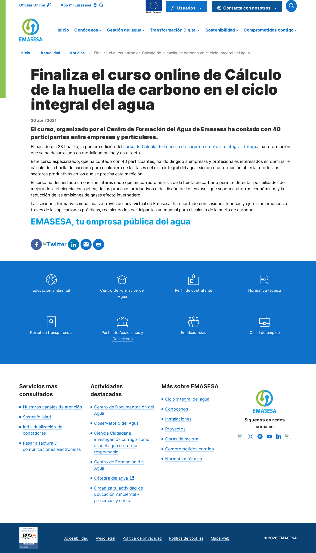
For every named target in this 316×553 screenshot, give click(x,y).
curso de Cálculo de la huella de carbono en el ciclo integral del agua (191, 146)
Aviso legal (105, 538)
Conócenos (86, 30)
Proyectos (175, 429)
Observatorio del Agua (116, 423)
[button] (291, 6)
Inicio (63, 30)
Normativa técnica (264, 290)
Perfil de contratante (193, 290)
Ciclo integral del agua (187, 399)
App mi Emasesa (76, 5)
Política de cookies (186, 538)
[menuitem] (186, 6)
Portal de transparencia (51, 332)
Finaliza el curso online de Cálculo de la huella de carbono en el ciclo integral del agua (172, 53)
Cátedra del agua (111, 478)
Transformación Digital (173, 30)
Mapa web (220, 538)
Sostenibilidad (220, 30)
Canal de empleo (265, 332)
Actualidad (50, 53)
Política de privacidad (142, 538)
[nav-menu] (200, 8)
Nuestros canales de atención (52, 406)
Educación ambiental (51, 290)
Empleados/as (193, 332)
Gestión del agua (124, 30)
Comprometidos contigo (269, 30)
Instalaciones (178, 419)
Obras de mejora (181, 438)
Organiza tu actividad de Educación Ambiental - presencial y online (118, 494)
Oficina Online (32, 5)
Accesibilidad (76, 538)
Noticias (77, 53)
